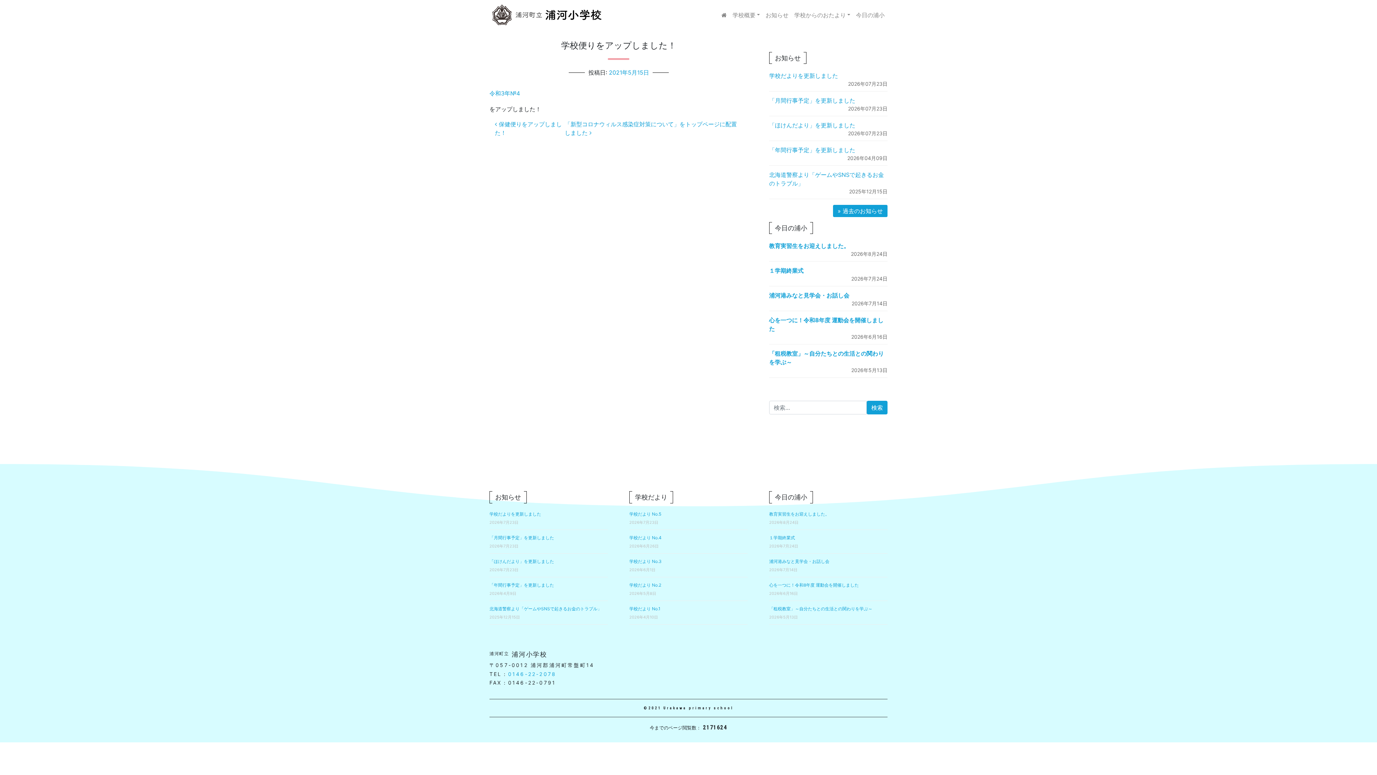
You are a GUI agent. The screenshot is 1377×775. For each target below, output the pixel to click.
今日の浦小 (870, 15)
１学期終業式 (786, 270)
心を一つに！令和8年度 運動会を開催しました (814, 585)
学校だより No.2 (645, 585)
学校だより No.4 (645, 537)
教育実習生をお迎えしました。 (809, 245)
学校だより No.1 (645, 608)
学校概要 (744, 15)
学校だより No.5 (645, 514)
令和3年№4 (504, 93)
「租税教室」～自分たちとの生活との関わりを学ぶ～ (820, 608)
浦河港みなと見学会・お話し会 (809, 295)
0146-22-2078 (532, 674)
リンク (787, 475)
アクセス (876, 475)
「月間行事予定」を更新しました (812, 100)
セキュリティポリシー (830, 475)
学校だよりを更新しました (803, 75)
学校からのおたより (820, 15)
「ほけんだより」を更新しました (812, 125)
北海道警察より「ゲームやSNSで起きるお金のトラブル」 (545, 608)
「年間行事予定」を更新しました (812, 150)
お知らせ (777, 15)
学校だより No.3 (645, 561)
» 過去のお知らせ (860, 211)
